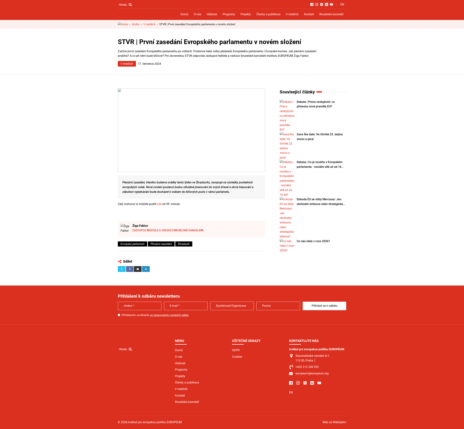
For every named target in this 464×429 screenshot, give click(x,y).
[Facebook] (130, 269)
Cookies (237, 356)
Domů (184, 14)
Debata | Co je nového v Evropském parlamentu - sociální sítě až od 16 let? (319, 164)
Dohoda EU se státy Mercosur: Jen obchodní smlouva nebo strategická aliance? (320, 202)
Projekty (246, 14)
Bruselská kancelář (331, 14)
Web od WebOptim (334, 422)
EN (342, 4)
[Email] (138, 269)
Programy (229, 14)
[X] (121, 269)
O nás (197, 14)
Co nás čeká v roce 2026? (313, 241)
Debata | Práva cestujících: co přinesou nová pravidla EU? (316, 104)
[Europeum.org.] (123, 24)
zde (159, 204)
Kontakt (309, 14)
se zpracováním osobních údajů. (169, 315)
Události (212, 14)
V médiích (292, 14)
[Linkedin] (146, 269)
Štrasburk (184, 244)
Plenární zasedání (161, 244)
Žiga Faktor (140, 225)
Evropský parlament (132, 244)
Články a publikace (268, 14)
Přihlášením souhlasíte (155, 315)
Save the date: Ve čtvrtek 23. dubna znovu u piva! (320, 137)
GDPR (236, 350)
